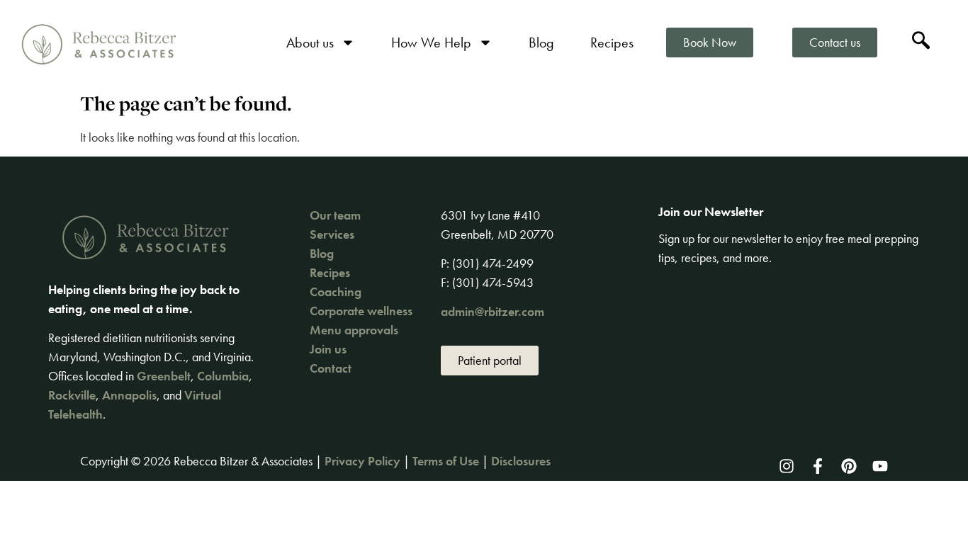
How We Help (431, 42)
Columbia (223, 376)
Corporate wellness (361, 310)
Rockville (72, 395)
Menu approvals (354, 330)
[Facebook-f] (818, 466)
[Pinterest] (849, 466)
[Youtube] (880, 466)
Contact (330, 368)
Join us (328, 349)
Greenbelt (164, 376)
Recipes (612, 42)
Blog (541, 42)
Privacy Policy (362, 461)
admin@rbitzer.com (492, 311)
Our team (335, 215)
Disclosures (521, 461)
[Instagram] (786, 466)
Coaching (335, 291)
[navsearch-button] (921, 42)
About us (310, 42)
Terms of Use (445, 461)
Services (332, 234)
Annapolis (129, 395)
